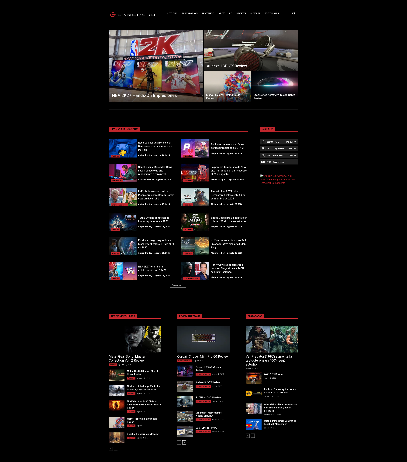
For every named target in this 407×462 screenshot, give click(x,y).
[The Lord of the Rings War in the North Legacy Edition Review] (116, 390)
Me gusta (291, 142)
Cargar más (177, 285)
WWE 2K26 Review (273, 374)
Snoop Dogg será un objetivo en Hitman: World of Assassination (229, 219)
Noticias (115, 156)
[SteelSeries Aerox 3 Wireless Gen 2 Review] (274, 86)
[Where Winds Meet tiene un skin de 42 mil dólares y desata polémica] (253, 408)
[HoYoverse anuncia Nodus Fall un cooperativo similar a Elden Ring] (195, 246)
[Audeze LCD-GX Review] (251, 50)
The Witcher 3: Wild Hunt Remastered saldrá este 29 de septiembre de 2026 (228, 195)
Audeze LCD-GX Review (208, 382)
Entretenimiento (119, 205)
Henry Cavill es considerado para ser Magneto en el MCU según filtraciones (227, 268)
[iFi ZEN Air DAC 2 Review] (185, 401)
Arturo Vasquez (146, 179)
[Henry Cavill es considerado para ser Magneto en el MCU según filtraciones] (195, 271)
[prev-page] (111, 449)
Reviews (113, 365)
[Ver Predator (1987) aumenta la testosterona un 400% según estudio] (272, 339)
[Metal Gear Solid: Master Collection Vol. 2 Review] (135, 339)
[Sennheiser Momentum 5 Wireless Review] (185, 416)
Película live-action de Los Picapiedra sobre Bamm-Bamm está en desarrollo (156, 195)
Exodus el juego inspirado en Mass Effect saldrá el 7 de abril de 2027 (156, 244)
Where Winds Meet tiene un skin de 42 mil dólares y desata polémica (280, 407)
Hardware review (184, 361)
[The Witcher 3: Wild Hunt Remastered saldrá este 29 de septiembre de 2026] (195, 197)
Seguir (292, 148)
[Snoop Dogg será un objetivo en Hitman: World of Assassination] (195, 222)
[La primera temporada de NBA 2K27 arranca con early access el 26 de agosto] (195, 173)
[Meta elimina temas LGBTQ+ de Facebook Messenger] (253, 424)
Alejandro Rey (145, 155)
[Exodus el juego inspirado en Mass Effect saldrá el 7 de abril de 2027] (123, 246)
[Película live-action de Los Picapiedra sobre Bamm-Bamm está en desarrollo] (123, 197)
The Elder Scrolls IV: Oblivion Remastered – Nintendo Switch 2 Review (144, 404)
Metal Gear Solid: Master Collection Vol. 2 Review (127, 358)
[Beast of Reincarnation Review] (116, 437)
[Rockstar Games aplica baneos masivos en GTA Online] (253, 393)
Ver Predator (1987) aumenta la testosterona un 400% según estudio (269, 360)
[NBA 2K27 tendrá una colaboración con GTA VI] (123, 271)
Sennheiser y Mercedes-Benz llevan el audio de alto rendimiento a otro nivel (155, 170)
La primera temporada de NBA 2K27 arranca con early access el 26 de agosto (229, 170)
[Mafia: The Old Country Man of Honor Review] (116, 375)
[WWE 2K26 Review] (253, 378)
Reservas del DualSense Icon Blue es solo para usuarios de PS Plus (155, 146)
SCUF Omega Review (206, 428)
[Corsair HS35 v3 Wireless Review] (185, 371)
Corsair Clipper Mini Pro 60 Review (203, 356)
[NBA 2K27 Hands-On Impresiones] (156, 66)
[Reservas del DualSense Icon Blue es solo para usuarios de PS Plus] (123, 148)
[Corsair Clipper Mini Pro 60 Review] (203, 339)
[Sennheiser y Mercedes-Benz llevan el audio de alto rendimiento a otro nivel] (123, 173)
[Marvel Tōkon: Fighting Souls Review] (227, 86)
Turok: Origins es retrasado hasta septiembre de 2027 (153, 219)
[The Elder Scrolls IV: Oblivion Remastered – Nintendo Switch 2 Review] (116, 405)
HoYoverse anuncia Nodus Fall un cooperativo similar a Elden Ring (228, 244)
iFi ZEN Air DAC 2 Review (208, 397)
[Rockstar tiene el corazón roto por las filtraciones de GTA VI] (195, 148)
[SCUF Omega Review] (185, 431)
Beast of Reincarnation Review (143, 434)
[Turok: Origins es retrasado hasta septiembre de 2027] (123, 222)
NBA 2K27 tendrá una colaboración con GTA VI (152, 268)
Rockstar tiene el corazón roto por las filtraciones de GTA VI (228, 146)
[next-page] (116, 449)
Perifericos (117, 180)
